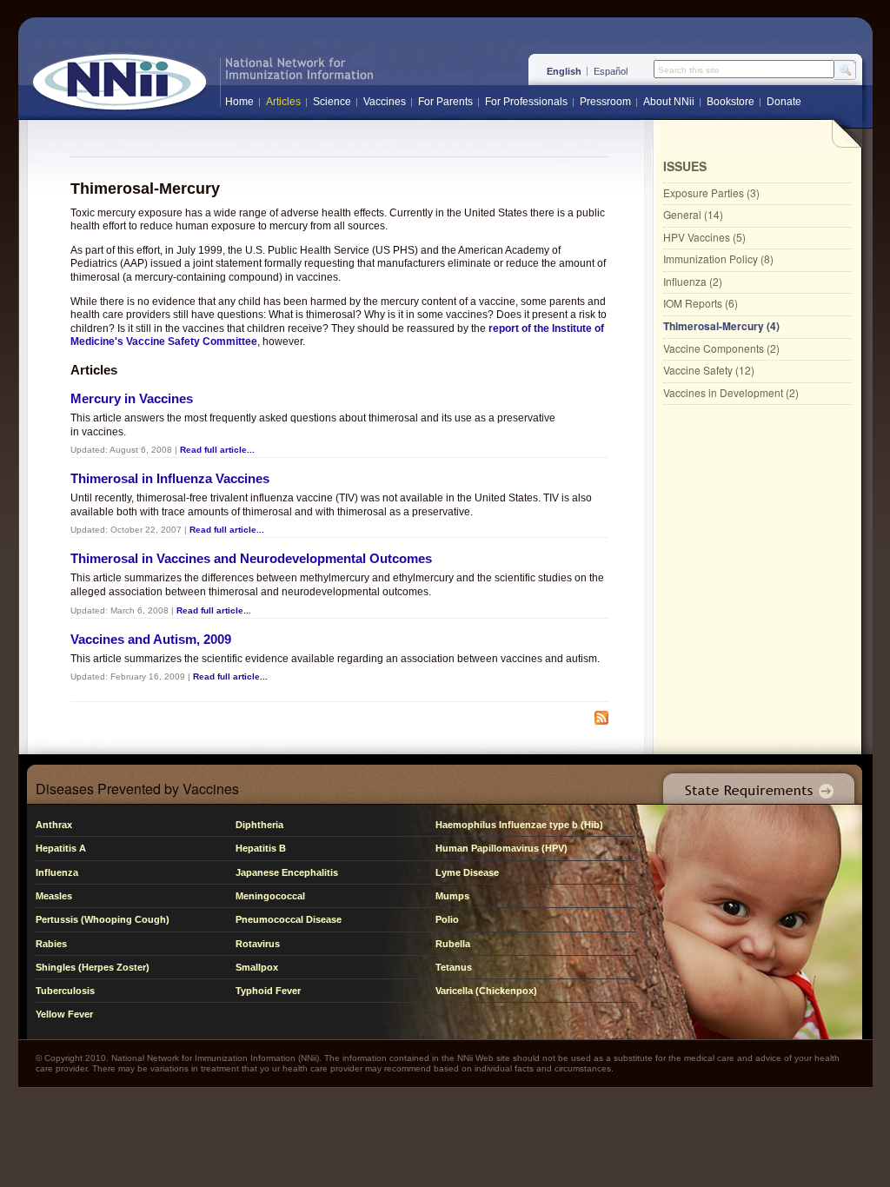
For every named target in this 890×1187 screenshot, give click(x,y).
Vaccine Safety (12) (708, 369)
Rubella (452, 943)
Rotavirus (258, 943)
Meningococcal (270, 896)
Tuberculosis (65, 990)
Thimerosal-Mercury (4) (721, 326)
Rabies (51, 943)
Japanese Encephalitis (287, 872)
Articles (283, 102)
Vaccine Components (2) (721, 348)
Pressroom (605, 102)
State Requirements (755, 784)
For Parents (445, 102)
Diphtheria (259, 824)
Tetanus (453, 967)
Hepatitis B (261, 848)
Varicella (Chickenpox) (486, 990)
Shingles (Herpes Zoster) (92, 967)
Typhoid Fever (268, 990)
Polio (447, 919)
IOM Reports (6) (700, 302)
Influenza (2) (692, 281)
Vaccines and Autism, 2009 (150, 639)
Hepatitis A (61, 848)
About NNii (668, 102)
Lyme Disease (467, 872)
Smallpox (257, 967)
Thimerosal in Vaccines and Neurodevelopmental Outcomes (251, 558)
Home (239, 102)
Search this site (689, 70)
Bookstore (730, 102)
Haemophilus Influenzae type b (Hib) (519, 824)
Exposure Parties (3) (711, 192)
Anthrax (54, 824)
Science (332, 102)
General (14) (693, 214)
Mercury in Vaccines (131, 398)
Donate (784, 102)
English (564, 71)
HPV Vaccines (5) (704, 236)
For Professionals (526, 102)
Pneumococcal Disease (289, 919)
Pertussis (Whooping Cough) (102, 919)
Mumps (452, 896)
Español (611, 71)
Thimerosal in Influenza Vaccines (169, 478)
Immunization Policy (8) (718, 258)
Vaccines (384, 102)
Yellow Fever (64, 1014)
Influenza (57, 872)
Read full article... (217, 449)
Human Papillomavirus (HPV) (501, 848)
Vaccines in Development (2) (731, 392)
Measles (54, 896)
